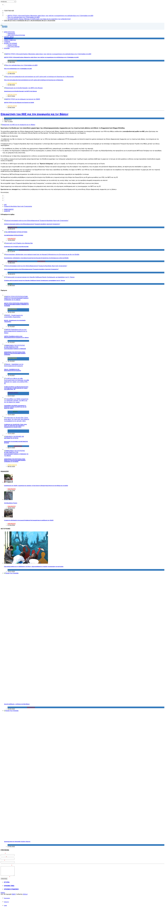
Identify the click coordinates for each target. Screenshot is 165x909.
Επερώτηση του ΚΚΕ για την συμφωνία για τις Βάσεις (34, 114)
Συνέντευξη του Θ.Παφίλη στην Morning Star (16, 246)
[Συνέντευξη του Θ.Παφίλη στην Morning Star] (18, 243)
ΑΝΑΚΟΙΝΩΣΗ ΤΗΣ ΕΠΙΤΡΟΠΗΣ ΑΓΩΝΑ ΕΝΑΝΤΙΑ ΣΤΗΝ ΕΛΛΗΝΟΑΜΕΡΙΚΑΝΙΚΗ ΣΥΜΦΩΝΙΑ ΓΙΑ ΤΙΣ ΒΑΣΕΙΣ (15, 460)
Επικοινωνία (7, 898)
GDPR (5, 905)
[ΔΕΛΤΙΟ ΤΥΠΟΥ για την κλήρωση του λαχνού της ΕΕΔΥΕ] (22, 99)
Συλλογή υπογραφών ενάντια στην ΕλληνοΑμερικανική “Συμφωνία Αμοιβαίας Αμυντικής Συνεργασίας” (32, 224)
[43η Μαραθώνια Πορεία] (8, 499)
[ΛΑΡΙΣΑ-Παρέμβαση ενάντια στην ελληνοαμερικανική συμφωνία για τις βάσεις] (16, 333)
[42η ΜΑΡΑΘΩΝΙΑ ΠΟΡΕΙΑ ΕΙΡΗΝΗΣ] (15, 232)
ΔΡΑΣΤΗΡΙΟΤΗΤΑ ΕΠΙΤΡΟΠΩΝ (16, 35)
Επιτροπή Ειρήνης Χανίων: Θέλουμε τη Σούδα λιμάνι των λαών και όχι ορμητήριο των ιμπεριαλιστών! (39, 19)
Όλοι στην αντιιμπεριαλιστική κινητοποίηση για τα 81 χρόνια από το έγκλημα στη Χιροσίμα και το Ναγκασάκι (33, 80)
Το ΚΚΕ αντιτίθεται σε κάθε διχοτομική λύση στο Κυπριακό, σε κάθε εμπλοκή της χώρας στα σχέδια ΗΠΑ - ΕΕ (16, 388)
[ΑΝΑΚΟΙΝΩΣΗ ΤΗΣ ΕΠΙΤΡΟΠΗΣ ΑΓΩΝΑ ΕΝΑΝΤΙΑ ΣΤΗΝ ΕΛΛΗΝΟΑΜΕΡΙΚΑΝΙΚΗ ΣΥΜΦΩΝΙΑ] (16, 348)
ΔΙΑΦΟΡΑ (18, 118)
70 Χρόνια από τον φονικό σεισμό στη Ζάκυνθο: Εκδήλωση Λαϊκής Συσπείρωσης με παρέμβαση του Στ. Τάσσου (34, 280)
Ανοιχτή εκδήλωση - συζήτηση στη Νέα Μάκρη (17, 704)
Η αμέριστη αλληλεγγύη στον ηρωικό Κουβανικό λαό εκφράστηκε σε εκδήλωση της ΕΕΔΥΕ (28, 520)
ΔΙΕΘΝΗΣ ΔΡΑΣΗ (9, 37)
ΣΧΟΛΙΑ (15, 284)
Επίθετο (4, 857)
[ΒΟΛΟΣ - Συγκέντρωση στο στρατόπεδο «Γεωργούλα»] (16, 317)
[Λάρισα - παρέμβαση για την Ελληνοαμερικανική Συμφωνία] (16, 366)
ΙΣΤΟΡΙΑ (6, 882)
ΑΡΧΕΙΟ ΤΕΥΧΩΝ (12, 45)
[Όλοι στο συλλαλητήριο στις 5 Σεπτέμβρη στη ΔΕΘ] (20, 65)
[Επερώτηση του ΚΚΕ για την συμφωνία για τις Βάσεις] (18, 124)
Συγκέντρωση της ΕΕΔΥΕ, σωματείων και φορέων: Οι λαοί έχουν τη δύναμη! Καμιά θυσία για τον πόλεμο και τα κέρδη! (36, 485)
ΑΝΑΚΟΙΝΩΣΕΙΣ (8, 38)
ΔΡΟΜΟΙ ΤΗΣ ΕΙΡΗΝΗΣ (10, 43)
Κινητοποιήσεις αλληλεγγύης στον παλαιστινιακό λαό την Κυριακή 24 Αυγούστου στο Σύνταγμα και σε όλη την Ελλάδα (36, 258)
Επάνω (3, 892)
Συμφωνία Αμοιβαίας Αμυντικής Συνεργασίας (18, 206)
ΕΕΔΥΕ (14, 894)
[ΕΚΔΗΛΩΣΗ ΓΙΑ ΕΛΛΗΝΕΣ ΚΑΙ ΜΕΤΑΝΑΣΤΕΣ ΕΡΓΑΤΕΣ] (16, 438)
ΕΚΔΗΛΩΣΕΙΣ (11, 33)
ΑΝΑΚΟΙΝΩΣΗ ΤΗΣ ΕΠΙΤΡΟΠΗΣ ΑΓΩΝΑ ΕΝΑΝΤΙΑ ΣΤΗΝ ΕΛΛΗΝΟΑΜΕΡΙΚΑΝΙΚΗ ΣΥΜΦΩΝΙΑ (15, 353)
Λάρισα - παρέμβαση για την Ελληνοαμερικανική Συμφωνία (12, 370)
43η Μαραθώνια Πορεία (10, 503)
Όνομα (3, 853)
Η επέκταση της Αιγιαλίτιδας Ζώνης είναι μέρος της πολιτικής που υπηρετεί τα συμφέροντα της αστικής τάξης (15, 426)
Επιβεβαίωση (5, 877)
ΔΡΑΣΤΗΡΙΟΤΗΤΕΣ (9, 32)
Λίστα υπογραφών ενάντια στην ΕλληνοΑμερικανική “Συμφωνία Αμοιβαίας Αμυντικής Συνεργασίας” (31, 269)
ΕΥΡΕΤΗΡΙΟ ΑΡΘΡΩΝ (13, 46)
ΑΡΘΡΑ (10, 250)
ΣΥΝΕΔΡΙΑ (7, 42)
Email (3, 860)
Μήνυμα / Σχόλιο (6, 865)
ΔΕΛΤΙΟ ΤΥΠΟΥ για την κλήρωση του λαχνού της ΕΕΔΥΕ (19, 102)
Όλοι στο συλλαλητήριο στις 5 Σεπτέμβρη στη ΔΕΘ (24, 17)
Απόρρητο (6, 901)
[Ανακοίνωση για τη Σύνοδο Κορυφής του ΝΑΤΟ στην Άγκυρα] (23, 88)
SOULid (25, 894)
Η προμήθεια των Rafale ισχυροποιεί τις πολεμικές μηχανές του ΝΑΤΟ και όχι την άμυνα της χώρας (15, 407)
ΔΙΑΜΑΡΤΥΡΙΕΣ (12, 227)
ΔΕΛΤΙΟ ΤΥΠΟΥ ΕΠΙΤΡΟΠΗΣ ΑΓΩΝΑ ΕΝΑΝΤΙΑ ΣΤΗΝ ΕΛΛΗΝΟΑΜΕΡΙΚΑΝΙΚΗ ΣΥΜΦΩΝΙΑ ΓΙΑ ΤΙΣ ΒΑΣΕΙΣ (16, 304)
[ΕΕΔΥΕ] (4, 26)
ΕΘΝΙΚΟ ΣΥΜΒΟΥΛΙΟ (10, 40)
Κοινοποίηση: (5, 192)
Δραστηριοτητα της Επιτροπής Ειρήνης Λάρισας (17, 841)
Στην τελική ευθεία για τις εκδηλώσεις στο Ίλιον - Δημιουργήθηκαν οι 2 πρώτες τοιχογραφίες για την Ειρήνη (33, 566)
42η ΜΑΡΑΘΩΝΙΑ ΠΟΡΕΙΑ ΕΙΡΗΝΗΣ (13, 235)
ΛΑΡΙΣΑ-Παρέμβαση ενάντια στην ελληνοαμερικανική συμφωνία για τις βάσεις (16, 337)
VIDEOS (10, 411)
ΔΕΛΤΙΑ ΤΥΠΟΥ (12, 60)
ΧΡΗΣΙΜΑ (7, 48)
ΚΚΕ (5, 205)
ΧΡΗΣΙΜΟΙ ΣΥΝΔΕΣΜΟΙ (11, 889)
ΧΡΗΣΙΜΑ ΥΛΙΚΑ (13, 413)
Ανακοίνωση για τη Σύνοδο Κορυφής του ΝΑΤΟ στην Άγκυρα (20, 91)
